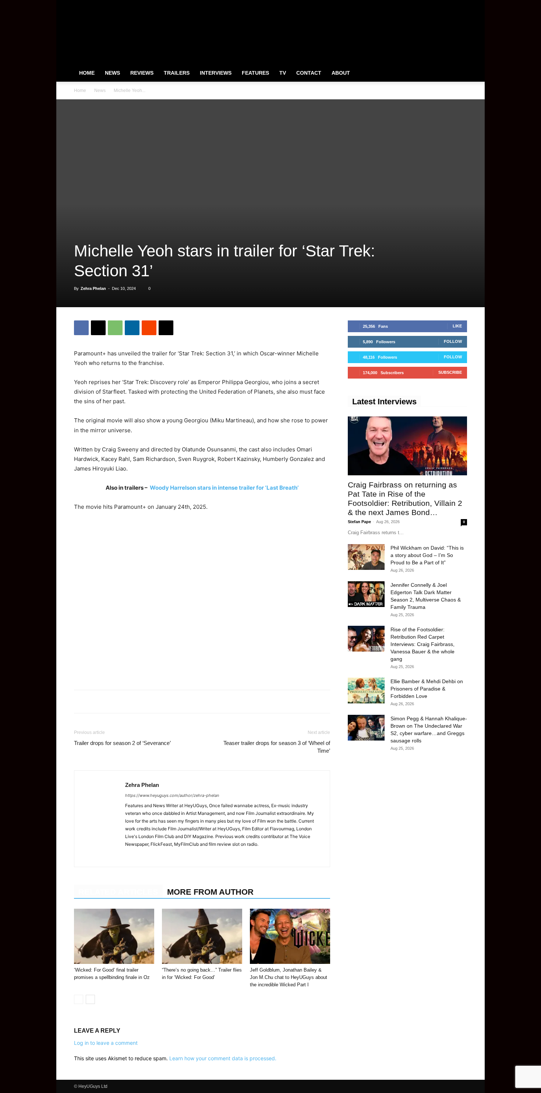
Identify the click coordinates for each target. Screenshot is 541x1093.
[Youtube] (461, 5)
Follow (453, 341)
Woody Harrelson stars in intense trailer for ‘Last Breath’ (224, 487)
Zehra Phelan (93, 288)
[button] (458, 73)
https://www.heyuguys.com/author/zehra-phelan (172, 795)
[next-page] (90, 999)
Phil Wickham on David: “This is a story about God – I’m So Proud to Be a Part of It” (427, 555)
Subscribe (450, 372)
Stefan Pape (359, 521)
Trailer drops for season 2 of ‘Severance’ (122, 743)
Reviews (141, 73)
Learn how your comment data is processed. (222, 1058)
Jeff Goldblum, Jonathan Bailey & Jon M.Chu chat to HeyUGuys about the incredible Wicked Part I (288, 977)
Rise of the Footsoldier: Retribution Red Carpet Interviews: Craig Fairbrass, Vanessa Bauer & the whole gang (422, 644)
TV (282, 73)
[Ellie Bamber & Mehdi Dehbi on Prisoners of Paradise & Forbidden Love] (366, 690)
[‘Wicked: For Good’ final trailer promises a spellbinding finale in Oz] (114, 936)
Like (457, 326)
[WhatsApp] (115, 327)
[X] (449, 5)
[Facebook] (425, 5)
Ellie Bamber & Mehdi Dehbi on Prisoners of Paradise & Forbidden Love (426, 688)
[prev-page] (78, 999)
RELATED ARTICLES (118, 892)
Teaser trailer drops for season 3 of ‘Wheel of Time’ (276, 747)
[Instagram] (437, 5)
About (341, 73)
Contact (308, 73)
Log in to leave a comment (106, 1043)
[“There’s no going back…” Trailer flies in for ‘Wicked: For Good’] (202, 936)
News (112, 73)
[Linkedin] (132, 327)
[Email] (166, 327)
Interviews (215, 73)
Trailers (177, 73)
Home (87, 73)
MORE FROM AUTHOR (210, 892)
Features (255, 73)
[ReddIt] (149, 327)
